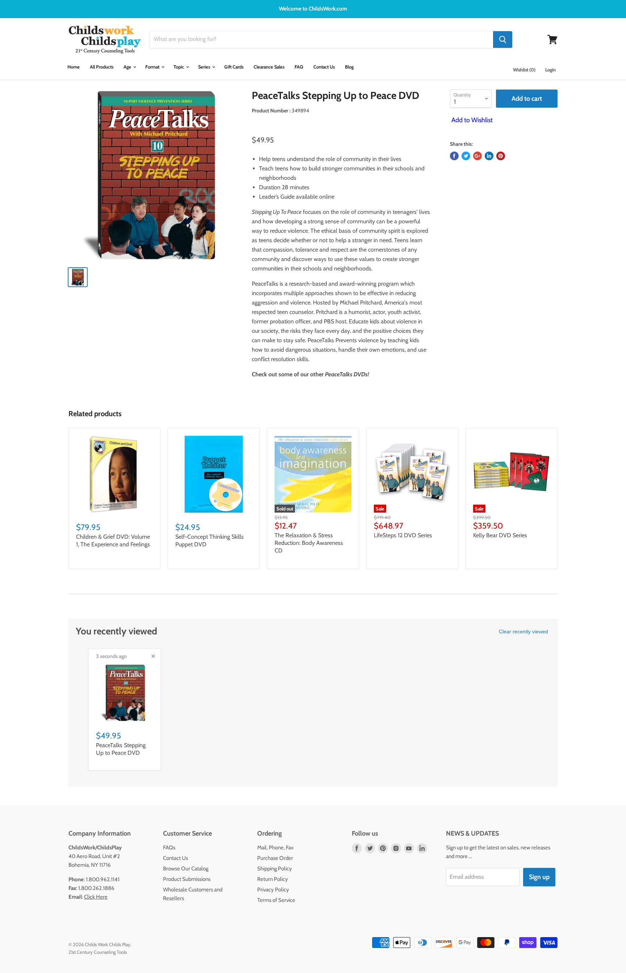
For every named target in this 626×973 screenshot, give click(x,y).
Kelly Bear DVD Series (500, 535)
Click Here (96, 897)
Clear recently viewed (523, 631)
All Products (101, 67)
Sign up (539, 877)
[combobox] (321, 39)
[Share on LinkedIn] (489, 156)
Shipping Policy (274, 868)
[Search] (502, 39)
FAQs (169, 847)
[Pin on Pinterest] (500, 156)
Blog (349, 67)
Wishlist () (524, 70)
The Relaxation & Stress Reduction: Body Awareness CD (309, 543)
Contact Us (324, 67)
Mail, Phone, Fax (275, 847)
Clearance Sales (269, 67)
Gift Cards (233, 67)
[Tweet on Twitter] (466, 156)
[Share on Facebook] (454, 156)
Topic (179, 67)
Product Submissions (186, 879)
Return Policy (272, 879)
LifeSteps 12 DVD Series (403, 535)
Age (128, 67)
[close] (153, 656)
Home (73, 67)
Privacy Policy (273, 889)
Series (204, 67)
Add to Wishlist (471, 120)
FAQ (299, 67)
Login (550, 70)
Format (152, 67)
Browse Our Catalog (185, 868)
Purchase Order (275, 858)
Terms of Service (276, 900)
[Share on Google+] (477, 156)
